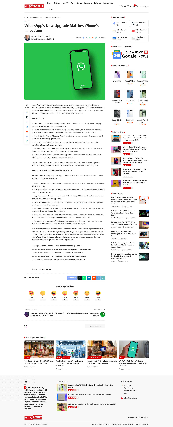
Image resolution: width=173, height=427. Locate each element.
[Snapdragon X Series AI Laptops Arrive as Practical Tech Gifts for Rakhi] (102, 349)
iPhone (42, 269)
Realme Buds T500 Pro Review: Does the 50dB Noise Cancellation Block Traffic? (135, 183)
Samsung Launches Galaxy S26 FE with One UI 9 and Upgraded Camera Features (62, 249)
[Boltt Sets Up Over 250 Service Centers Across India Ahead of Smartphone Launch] (144, 213)
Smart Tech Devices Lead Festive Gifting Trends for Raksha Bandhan (58, 253)
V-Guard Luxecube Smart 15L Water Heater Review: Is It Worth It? (89, 394)
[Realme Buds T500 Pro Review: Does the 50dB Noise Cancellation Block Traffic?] (116, 183)
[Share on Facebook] (83, 37)
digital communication (96, 229)
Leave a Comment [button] (96, 326)
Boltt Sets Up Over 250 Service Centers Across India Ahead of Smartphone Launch (124, 213)
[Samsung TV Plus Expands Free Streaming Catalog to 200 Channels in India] (144, 234)
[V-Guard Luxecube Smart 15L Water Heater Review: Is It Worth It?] (62, 397)
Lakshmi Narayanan (118, 218)
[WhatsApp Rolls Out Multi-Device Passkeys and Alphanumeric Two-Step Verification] (134, 349)
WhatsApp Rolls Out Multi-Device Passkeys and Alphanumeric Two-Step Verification (132, 363)
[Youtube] (139, 31)
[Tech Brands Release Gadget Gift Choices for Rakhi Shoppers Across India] (39, 349)
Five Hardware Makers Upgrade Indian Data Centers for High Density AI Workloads (69, 363)
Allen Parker (38, 36)
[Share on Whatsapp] (89, 37)
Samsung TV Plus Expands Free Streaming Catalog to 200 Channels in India (123, 234)
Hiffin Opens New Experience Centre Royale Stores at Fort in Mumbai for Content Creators (123, 245)
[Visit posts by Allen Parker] (27, 38)
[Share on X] (86, 37)
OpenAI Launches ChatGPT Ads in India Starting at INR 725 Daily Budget (59, 260)
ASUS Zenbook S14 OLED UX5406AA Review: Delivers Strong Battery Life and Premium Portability (134, 138)
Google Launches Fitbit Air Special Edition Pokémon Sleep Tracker (57, 246)
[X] (122, 6)
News (30, 17)
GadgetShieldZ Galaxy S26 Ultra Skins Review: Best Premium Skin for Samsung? (135, 172)
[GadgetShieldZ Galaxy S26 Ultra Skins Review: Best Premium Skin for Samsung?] (116, 172)
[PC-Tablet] (34, 6)
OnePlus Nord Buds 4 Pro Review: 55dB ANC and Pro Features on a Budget (92, 404)
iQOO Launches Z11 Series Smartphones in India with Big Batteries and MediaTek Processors (124, 256)
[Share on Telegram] (26, 136)
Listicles (66, 357)
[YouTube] (125, 6)
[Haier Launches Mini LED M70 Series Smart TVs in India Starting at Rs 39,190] (144, 225)
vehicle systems (82, 202)
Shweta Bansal (117, 227)
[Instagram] (128, 6)
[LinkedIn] (130, 6)
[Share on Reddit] (92, 37)
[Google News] (120, 38)
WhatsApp (48, 269)
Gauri (114, 238)
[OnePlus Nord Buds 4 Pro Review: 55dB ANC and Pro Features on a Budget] (62, 407)
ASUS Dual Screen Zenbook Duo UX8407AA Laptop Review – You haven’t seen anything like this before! (135, 160)
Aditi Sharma (116, 206)
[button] (137, 6)
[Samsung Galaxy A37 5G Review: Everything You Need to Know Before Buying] (62, 388)
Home (26, 17)
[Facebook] (120, 6)
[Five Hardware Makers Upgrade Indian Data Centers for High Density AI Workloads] (70, 349)
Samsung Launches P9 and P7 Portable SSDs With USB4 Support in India (60, 256)
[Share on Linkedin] (26, 126)
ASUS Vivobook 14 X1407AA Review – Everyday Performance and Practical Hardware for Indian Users (134, 149)
